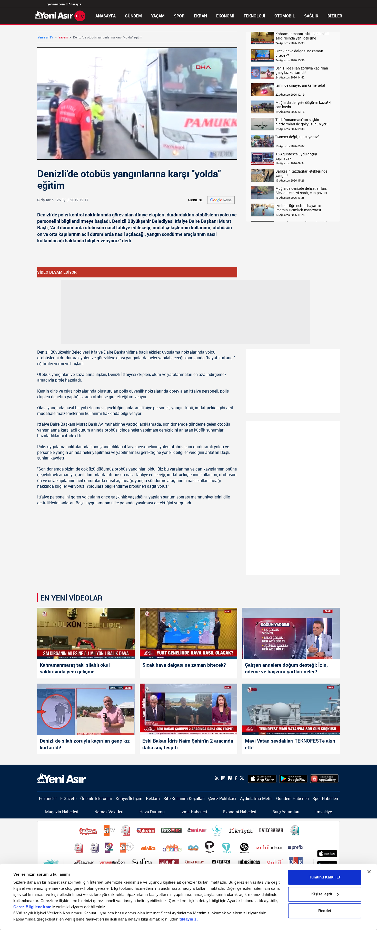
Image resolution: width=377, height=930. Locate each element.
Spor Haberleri (325, 798)
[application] (137, 103)
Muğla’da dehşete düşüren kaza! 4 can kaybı (303, 105)
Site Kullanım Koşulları (184, 798)
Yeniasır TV (45, 37)
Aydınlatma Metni (256, 798)
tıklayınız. (189, 919)
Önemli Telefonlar (96, 798)
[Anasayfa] (60, 15)
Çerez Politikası (222, 798)
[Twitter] (242, 778)
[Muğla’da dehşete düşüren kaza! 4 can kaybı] (262, 107)
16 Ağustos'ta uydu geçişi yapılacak (296, 156)
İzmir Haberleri (194, 812)
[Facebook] (235, 778)
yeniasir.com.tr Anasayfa (64, 4)
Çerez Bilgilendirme (32, 907)
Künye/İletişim (129, 798)
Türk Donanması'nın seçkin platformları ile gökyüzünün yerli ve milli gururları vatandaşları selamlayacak (302, 122)
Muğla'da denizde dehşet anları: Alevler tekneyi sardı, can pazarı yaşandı (301, 190)
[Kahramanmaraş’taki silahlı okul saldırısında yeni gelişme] (86, 633)
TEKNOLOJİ (254, 16)
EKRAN (200, 16)
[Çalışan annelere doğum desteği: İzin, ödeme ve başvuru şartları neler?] (291, 633)
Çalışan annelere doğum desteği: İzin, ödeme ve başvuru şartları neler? (286, 668)
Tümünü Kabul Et (324, 877)
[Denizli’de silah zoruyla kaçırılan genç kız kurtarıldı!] (86, 709)
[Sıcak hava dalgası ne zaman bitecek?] (262, 55)
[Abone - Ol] (221, 200)
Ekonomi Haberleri (239, 812)
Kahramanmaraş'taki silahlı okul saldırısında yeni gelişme (302, 36)
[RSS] (217, 778)
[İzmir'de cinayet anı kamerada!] (262, 89)
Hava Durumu (152, 812)
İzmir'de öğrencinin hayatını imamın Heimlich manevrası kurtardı (298, 208)
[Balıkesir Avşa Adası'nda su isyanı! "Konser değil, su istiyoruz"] (262, 141)
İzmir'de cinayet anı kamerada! (300, 85)
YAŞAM (158, 16)
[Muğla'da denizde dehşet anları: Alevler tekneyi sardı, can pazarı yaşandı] (262, 192)
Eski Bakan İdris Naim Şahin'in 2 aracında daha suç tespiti (187, 744)
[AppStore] (262, 778)
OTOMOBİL (284, 16)
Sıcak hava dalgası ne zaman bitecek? (299, 53)
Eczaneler (48, 798)
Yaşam (63, 37)
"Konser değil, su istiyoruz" (297, 137)
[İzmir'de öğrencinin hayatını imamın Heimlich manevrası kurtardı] (262, 210)
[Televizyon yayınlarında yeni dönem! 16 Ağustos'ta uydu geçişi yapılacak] (262, 158)
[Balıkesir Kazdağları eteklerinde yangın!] (262, 175)
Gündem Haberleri (292, 798)
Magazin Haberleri (61, 812)
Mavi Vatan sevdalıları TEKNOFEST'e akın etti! (290, 744)
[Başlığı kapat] (369, 871)
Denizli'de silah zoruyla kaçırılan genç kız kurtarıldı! (301, 70)
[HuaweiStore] (324, 778)
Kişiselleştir (321, 894)
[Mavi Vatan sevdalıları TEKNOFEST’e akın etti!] (291, 709)
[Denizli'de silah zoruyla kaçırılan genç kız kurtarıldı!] (262, 72)
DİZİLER (335, 16)
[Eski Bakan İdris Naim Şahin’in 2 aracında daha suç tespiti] (188, 709)
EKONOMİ (225, 16)
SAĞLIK (311, 16)
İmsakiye (323, 812)
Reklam (153, 798)
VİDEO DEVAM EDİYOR (57, 272)
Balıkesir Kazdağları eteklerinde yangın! (301, 173)
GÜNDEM (133, 16)
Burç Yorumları (285, 812)
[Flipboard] (223, 778)
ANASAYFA (105, 16)
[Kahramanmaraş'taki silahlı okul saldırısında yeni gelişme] (262, 38)
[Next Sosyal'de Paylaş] (230, 778)
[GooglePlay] (293, 778)
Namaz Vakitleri (108, 812)
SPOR (179, 16)
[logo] (61, 777)
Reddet (324, 910)
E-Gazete (68, 798)
